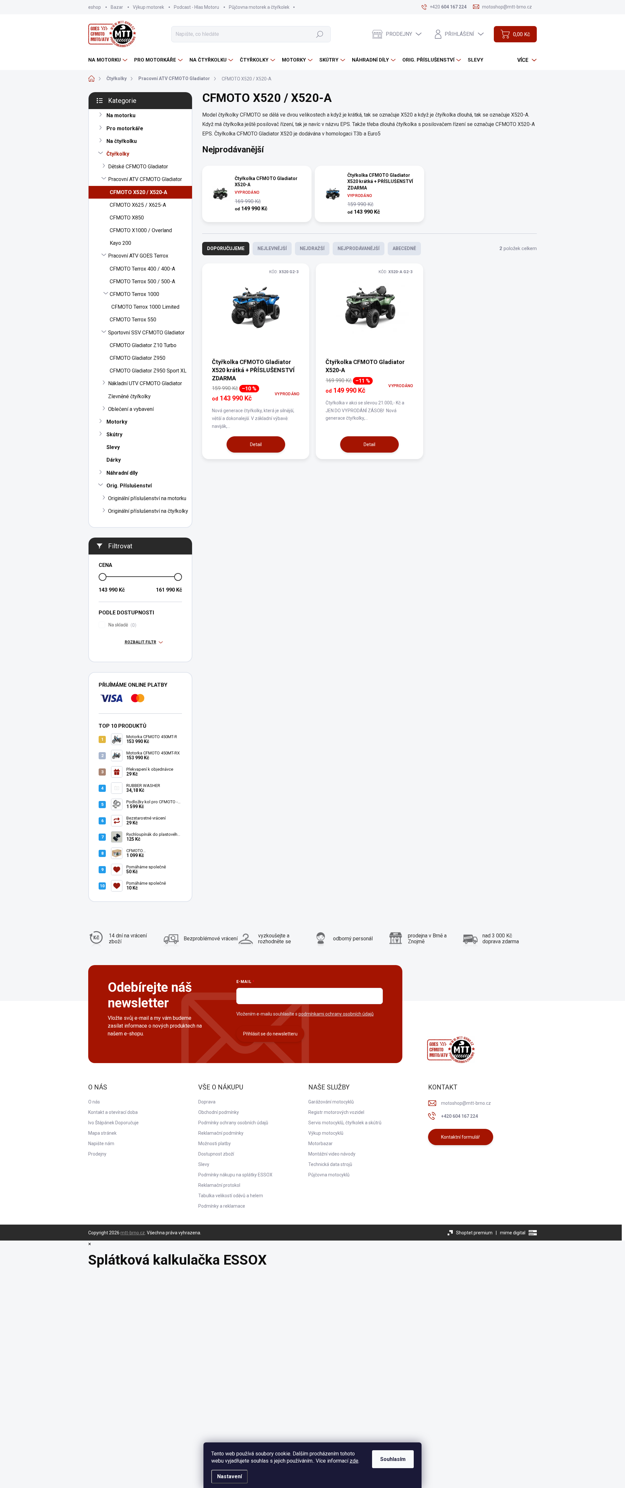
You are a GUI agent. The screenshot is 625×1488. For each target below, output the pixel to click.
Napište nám (101, 1143)
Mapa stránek (102, 1133)
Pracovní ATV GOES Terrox (138, 256)
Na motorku (120, 115)
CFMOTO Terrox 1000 (134, 294)
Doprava (206, 1101)
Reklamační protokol (219, 1185)
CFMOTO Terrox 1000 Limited (145, 307)
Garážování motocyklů (331, 1101)
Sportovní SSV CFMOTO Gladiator (146, 333)
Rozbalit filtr (140, 642)
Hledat (319, 33)
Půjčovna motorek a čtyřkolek (259, 7)
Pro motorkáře (124, 128)
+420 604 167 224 (459, 1116)
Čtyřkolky (117, 154)
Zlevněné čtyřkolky (129, 396)
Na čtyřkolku (121, 141)
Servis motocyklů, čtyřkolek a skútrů (345, 1122)
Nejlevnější (272, 248)
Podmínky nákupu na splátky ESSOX (235, 1174)
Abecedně (404, 248)
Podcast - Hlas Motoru (196, 7)
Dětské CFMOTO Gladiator (138, 166)
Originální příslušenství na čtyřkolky (148, 511)
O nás (94, 1101)
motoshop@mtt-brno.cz (466, 1103)
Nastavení (229, 1476)
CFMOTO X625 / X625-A (138, 205)
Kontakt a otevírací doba (113, 1112)
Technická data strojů (330, 1164)
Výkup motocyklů (325, 1133)
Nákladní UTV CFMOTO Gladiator (145, 383)
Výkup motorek (148, 7)
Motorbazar (320, 1143)
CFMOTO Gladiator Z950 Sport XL (148, 371)
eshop (94, 7)
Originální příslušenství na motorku (147, 498)
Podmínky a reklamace (221, 1206)
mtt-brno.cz (132, 1232)
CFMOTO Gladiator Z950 (137, 358)
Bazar (117, 7)
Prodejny (97, 1154)
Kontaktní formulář (460, 1137)
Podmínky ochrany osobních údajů (233, 1122)
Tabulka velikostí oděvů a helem (230, 1195)
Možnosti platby (214, 1143)
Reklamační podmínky (220, 1133)
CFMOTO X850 (127, 218)
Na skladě (121, 625)
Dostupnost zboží (216, 1154)
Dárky (113, 460)
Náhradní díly (122, 473)
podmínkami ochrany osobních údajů (336, 1014)
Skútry (114, 434)
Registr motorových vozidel (336, 1112)
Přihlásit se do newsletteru (270, 1033)
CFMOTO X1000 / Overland (141, 230)
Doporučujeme (225, 248)
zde (354, 1461)
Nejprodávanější (359, 248)
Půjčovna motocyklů (329, 1174)
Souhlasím (393, 1459)
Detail (256, 444)
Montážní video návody (331, 1154)
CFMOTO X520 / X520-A (138, 192)
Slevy (113, 447)
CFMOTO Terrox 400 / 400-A (142, 269)
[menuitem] (108, 60)
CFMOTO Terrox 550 (133, 319)
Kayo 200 (120, 243)
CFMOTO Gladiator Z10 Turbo (143, 345)
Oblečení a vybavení (131, 409)
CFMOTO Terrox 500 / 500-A (142, 281)
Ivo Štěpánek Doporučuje (113, 1122)
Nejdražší (312, 248)
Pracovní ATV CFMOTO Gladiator (145, 179)
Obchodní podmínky (218, 1112)
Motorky (116, 422)
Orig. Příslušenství (129, 486)
